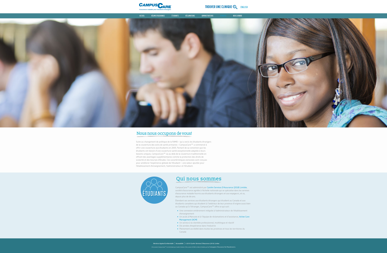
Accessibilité (179, 243)
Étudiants (175, 15)
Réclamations (190, 15)
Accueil (142, 15)
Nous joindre (237, 15)
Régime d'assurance (158, 15)
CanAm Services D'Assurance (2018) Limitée (227, 187)
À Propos (223, 15)
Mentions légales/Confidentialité (163, 243)
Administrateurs (207, 15)
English (244, 7)
